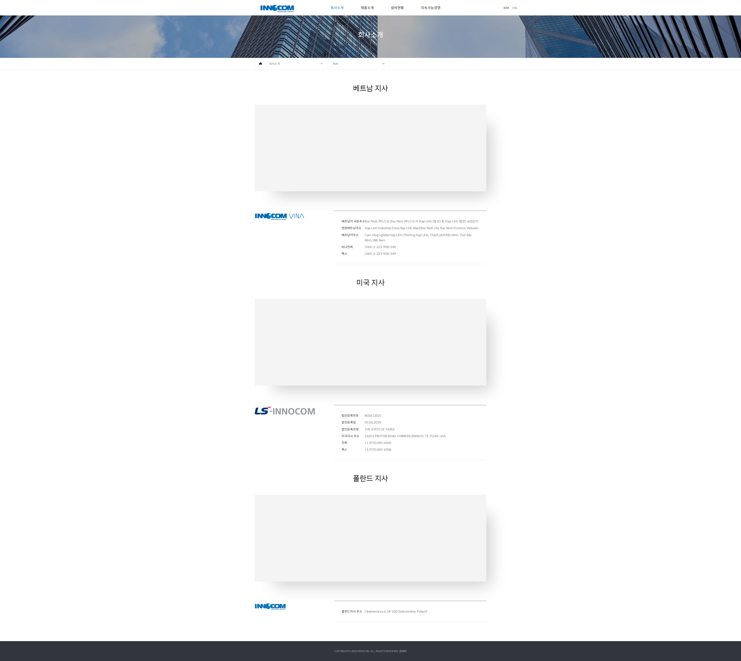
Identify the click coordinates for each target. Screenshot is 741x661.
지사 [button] (335, 63)
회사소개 (337, 7)
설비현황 (397, 7)
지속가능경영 (431, 7)
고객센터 (337, 23)
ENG (515, 8)
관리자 (403, 651)
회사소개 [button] (274, 63)
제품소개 (367, 7)
